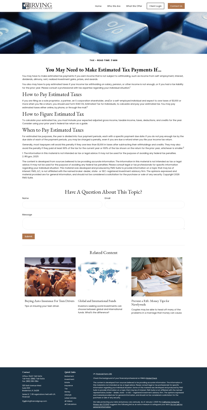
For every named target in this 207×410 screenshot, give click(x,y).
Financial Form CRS (104, 374)
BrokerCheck (151, 378)
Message (27, 214)
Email (107, 198)
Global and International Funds (97, 301)
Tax (66, 388)
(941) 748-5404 (35, 376)
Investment (69, 379)
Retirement (69, 376)
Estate (67, 382)
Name (25, 198)
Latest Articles (70, 398)
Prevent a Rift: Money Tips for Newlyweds (150, 303)
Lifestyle (68, 395)
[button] (98, 6)
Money (67, 392)
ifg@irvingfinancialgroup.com (34, 401)
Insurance (69, 385)
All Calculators (70, 404)
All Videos (68, 401)
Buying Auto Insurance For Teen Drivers (49, 301)
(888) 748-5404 (38, 379)
